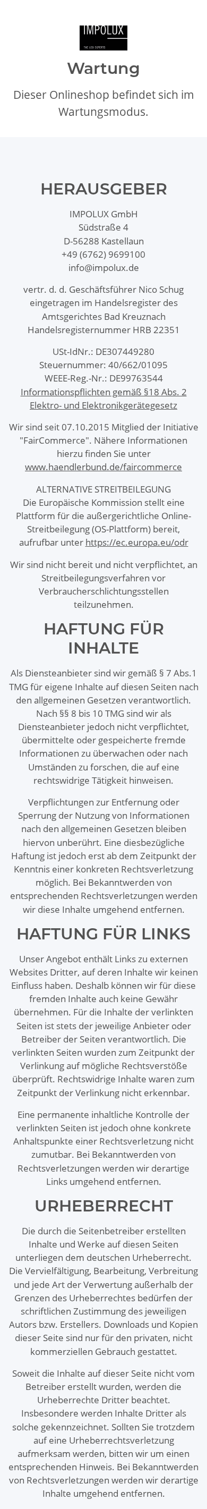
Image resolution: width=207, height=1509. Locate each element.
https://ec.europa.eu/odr (136, 542)
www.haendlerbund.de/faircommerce (103, 467)
